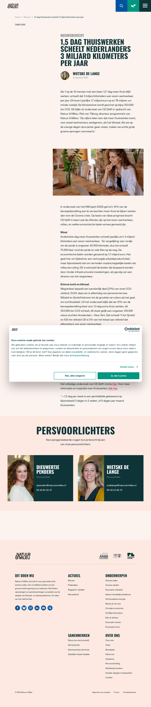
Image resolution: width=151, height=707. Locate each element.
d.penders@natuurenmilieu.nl (51, 485)
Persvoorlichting (112, 663)
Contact (108, 677)
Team (107, 645)
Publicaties (73, 585)
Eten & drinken (111, 617)
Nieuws (27, 17)
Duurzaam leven (112, 627)
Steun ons (109, 654)
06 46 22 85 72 (114, 489)
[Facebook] (17, 609)
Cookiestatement (129, 692)
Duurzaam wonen (113, 622)
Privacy (116, 692)
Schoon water (111, 580)
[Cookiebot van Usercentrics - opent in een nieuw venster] (127, 329)
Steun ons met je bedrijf (78, 640)
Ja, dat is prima (118, 375)
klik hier (113, 388)
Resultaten (110, 649)
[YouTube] (43, 609)
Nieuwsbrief (73, 594)
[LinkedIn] (37, 609)
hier (115, 383)
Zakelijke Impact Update (79, 654)
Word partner (74, 645)
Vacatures (109, 659)
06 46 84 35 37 (44, 489)
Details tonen (127, 367)
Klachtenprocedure (114, 668)
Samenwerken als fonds (78, 649)
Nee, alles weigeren (75, 375)
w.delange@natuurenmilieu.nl (121, 485)
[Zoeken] (121, 6)
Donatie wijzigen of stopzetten (118, 673)
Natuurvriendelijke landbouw (118, 594)
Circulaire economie (114, 608)
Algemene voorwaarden (101, 692)
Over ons (109, 640)
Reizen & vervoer (113, 603)
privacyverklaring (79, 355)
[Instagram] (30, 609)
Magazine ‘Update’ (76, 589)
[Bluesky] (24, 609)
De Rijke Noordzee (114, 613)
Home (18, 17)
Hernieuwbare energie (115, 599)
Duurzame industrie (114, 589)
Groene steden (112, 585)
